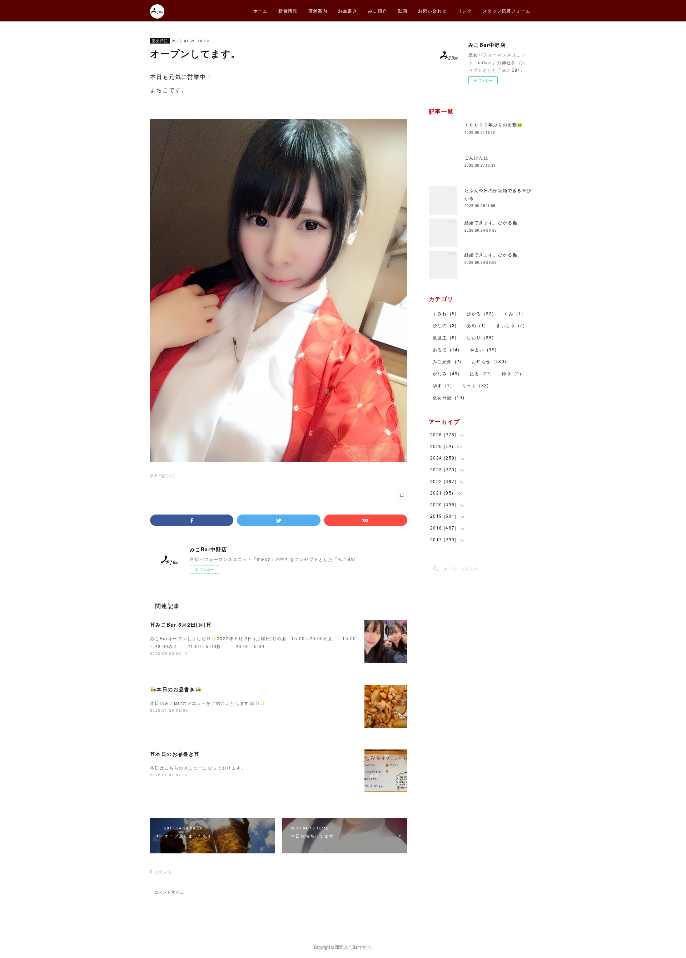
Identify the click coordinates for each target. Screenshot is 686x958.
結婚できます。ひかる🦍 (491, 222)
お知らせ (489, 361)
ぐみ (513, 313)
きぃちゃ (510, 325)
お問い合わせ (432, 10)
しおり (480, 337)
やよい (483, 349)
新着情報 (288, 10)
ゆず (442, 385)
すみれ (445, 313)
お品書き (347, 10)
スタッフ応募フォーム (507, 10)
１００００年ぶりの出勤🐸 (493, 124)
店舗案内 (318, 10)
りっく (475, 385)
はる (481, 373)
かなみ (446, 373)
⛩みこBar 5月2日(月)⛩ (181, 624)
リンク (465, 10)
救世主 (445, 337)
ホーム (260, 10)
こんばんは (476, 157)
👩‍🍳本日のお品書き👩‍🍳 (176, 689)
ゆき (511, 373)
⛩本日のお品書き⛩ (175, 753)
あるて (446, 349)
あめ (476, 325)
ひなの (445, 325)
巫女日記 (160, 40)
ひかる (480, 313)
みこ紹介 (377, 10)
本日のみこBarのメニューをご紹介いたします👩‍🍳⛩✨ (208, 703)
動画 (403, 10)
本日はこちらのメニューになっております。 (198, 767)
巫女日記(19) (162, 475)
